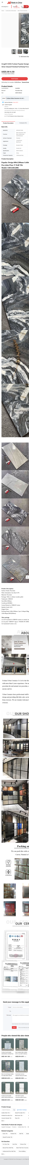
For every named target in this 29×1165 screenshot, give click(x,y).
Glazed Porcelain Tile (20, 1113)
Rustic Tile (5, 1133)
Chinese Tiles (23, 1144)
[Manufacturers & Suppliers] (14, 2)
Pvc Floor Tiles (6, 1144)
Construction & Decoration (11, 10)
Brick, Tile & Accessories (22, 10)
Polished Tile (13, 1133)
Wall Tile (21, 1133)
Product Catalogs (22, 1109)
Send (14, 1027)
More (2, 1154)
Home (2, 10)
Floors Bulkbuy (22, 1151)
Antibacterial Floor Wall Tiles (9, 1151)
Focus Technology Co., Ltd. (18, 1159)
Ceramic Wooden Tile (6, 1118)
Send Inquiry (14, 78)
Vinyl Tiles (14, 1144)
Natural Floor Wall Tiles (8, 1147)
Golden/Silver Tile (5, 1113)
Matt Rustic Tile (18, 1115)
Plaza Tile (17, 1118)
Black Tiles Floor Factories (22, 1147)
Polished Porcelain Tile (6, 1115)
